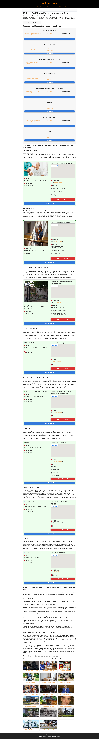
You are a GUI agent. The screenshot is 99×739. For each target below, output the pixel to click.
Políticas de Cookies (54, 736)
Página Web (49, 33)
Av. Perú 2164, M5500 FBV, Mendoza (32, 105)
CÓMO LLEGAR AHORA (62, 199)
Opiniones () (49, 36)
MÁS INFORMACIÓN (49, 203)
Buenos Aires (24, 6)
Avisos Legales (40, 736)
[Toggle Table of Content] (38, 22)
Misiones (67, 6)
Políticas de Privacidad (47, 736)
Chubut (60, 6)
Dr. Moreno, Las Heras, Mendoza (32, 134)
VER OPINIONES (49, 39)
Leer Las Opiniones (58, 182)
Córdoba (32, 6)
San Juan (53, 6)
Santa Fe (46, 6)
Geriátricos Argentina (49, 3)
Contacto (74, 6)
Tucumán (39, 6)
